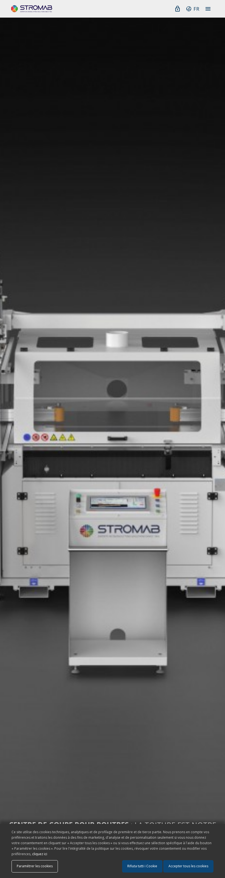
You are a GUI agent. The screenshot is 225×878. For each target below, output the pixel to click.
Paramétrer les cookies (35, 866)
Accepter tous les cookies (188, 866)
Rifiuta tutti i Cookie (142, 866)
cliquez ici (39, 854)
